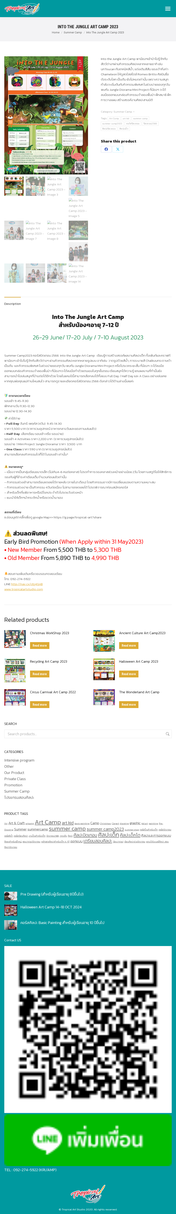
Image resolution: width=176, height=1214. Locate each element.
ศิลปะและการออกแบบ (156, 835)
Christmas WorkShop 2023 (49, 632)
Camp (94, 823)
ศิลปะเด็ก (124, 129)
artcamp (30, 823)
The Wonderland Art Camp (139, 692)
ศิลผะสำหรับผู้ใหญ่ (13, 841)
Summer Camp (123, 112)
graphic (135, 823)
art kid (126, 118)
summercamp (37, 829)
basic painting (82, 823)
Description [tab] (12, 303)
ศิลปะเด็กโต (130, 835)
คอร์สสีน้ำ (8, 836)
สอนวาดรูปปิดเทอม (31, 841)
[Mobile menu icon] (168, 8)
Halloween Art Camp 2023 (138, 661)
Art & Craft (16, 823)
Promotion (13, 785)
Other (9, 766)
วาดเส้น (63, 836)
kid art (144, 823)
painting (153, 823)
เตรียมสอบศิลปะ (97, 841)
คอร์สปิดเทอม (133, 123)
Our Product (14, 772)
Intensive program (19, 760)
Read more (40, 645)
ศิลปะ (70, 836)
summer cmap (132, 829)
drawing (124, 823)
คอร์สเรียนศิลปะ (21, 836)
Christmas (105, 823)
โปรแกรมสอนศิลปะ (19, 797)
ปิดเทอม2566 (150, 123)
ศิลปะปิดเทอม (109, 129)
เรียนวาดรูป (118, 841)
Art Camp (114, 118)
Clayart (115, 823)
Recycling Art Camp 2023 (48, 661)
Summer (20, 829)
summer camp (140, 118)
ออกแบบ (76, 841)
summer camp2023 (112, 123)
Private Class (15, 778)
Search (167, 734)
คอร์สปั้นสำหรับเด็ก (149, 829)
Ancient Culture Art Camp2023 (142, 632)
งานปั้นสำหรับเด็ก (37, 836)
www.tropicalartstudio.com (23, 589)
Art (6, 823)
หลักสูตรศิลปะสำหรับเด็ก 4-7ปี (55, 841)
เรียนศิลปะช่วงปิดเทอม (134, 841)
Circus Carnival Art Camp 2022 (53, 692)
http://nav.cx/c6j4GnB (27, 584)
